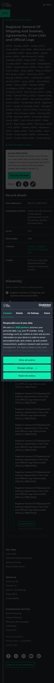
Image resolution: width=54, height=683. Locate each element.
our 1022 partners (20, 327)
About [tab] (47, 313)
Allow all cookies (27, 360)
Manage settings (25, 368)
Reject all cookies (27, 376)
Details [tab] (19, 313)
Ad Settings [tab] (33, 313)
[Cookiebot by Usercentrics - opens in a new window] (39, 305)
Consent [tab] (7, 313)
